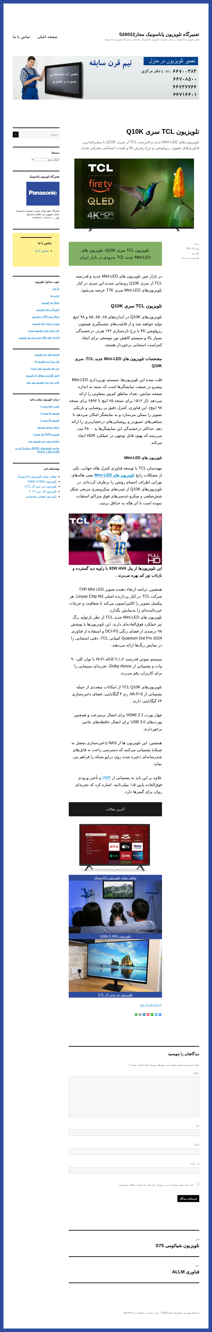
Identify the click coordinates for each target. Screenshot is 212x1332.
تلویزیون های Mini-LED (114, 475)
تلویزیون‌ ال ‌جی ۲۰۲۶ (43, 491)
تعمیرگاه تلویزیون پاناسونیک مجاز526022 (159, 34)
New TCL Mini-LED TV (151, 1005)
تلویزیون (195, 253)
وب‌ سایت (194, 1163)
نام (197, 1125)
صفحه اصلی (47, 36)
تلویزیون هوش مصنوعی (41, 496)
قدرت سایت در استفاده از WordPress (141, 1313)
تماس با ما (21, 36)
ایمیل (196, 1144)
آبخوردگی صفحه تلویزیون (47, 309)
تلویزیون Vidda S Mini (115, 936)
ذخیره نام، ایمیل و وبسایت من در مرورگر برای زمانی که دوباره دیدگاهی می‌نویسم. (156, 1185)
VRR (106, 777)
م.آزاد (196, 244)
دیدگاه (195, 1073)
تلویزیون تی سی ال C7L (115, 994)
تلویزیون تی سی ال (190, 258)
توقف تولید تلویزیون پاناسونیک (115, 877)
